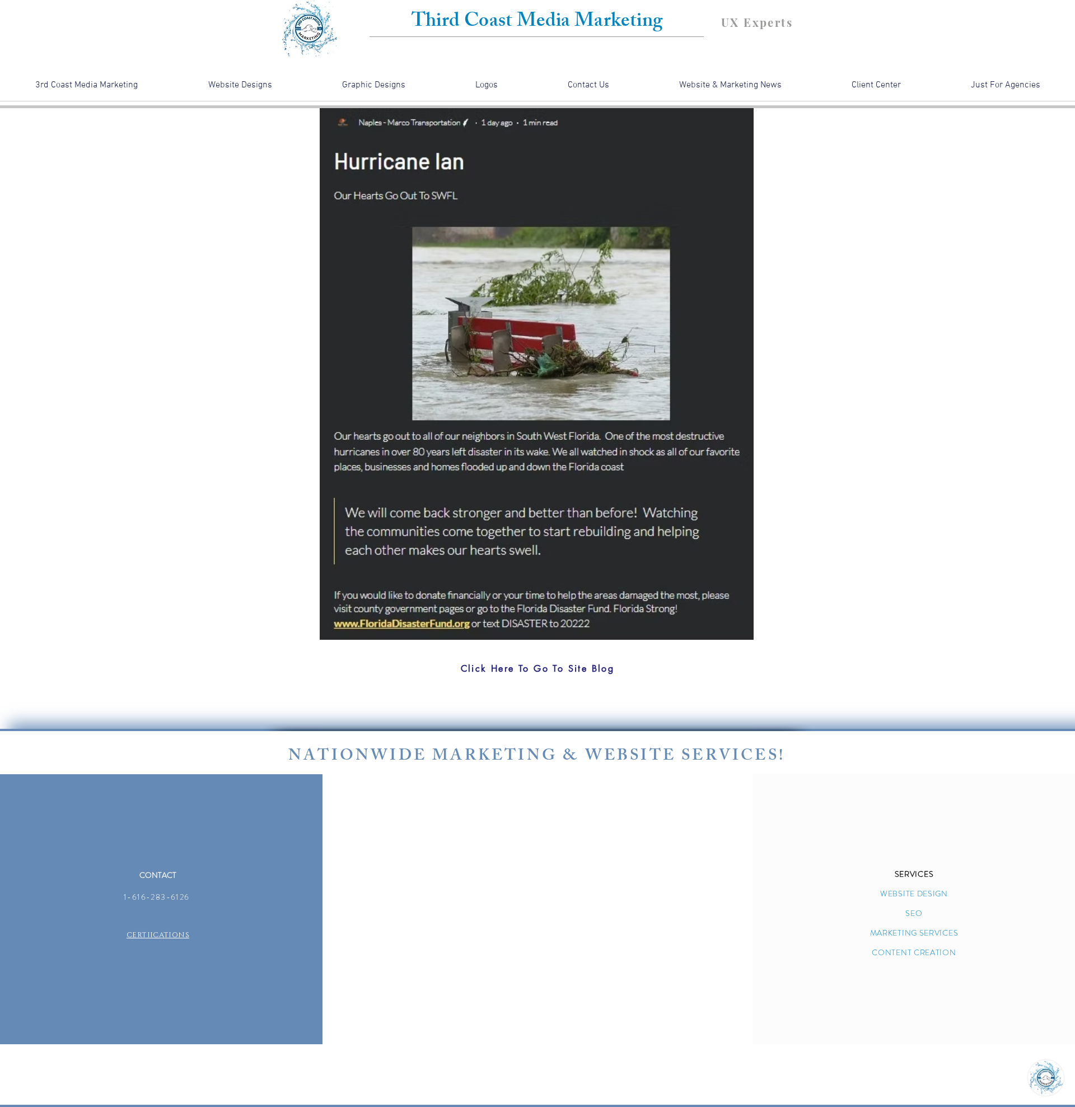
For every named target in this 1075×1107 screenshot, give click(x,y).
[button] (1005, 88)
